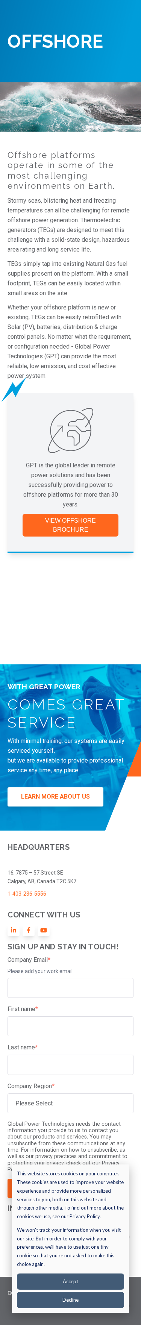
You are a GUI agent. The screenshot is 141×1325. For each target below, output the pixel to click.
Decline (70, 1300)
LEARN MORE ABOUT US (55, 796)
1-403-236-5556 (27, 894)
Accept (70, 1281)
